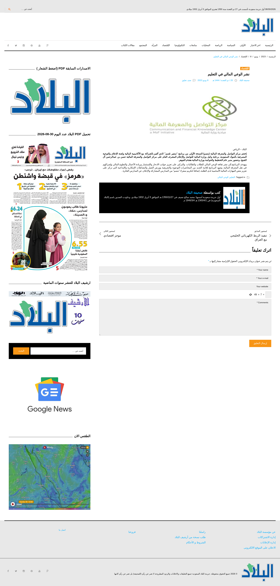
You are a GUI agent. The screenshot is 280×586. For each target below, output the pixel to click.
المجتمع (143, 45)
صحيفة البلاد (244, 80)
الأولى (243, 45)
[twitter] (16, 45)
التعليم (232, 177)
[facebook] (8, 45)
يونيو (256, 56)
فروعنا (132, 531)
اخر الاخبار (255, 45)
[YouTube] (39, 45)
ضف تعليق (186, 80)
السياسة (231, 45)
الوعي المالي (222, 177)
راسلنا (202, 531)
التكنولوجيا (180, 45)
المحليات (206, 45)
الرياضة (218, 45)
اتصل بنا (62, 530)
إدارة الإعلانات (268, 542)
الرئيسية (269, 45)
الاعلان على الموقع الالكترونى (260, 547)
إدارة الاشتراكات (267, 537)
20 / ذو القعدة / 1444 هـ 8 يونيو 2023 (215, 80)
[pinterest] (31, 45)
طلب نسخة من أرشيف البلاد (190, 537)
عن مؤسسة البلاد (266, 531)
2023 (263, 56)
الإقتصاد (166, 45)
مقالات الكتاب (128, 45)
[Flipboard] (47, 45)
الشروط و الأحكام (196, 542)
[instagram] (23, 45)
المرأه (154, 45)
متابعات (193, 45)
